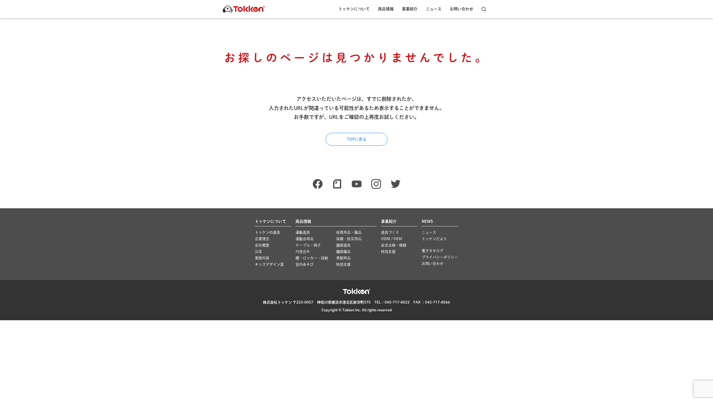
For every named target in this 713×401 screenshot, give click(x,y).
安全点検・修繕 (393, 245)
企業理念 (262, 239)
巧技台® (302, 251)
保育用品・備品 (349, 232)
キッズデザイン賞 (269, 264)
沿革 (258, 251)
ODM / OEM (391, 239)
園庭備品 (343, 251)
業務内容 (262, 258)
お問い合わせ (461, 9)
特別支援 (343, 264)
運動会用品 (305, 239)
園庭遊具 (343, 245)
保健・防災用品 (349, 239)
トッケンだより (434, 239)
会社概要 (262, 245)
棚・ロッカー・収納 (312, 258)
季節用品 (343, 258)
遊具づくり (390, 232)
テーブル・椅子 (308, 245)
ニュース (433, 9)
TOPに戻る (357, 139)
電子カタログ (432, 251)
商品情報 (386, 9)
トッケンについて (354, 9)
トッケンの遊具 (267, 232)
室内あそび (305, 264)
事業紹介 (409, 9)
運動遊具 (303, 232)
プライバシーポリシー (440, 257)
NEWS (427, 221)
